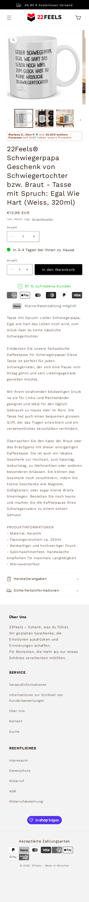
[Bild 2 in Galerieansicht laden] (44, 118)
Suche (14, 731)
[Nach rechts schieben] (81, 120)
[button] (9, 18)
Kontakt (15, 721)
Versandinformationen (28, 684)
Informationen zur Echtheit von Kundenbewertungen (36, 697)
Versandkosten (42, 219)
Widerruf (16, 781)
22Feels (37, 865)
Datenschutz (20, 770)
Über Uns (17, 711)
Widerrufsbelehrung (26, 801)
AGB (12, 791)
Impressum (18, 760)
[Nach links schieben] (8, 120)
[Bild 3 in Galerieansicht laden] (65, 118)
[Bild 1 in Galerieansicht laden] (24, 118)
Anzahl (12, 227)
